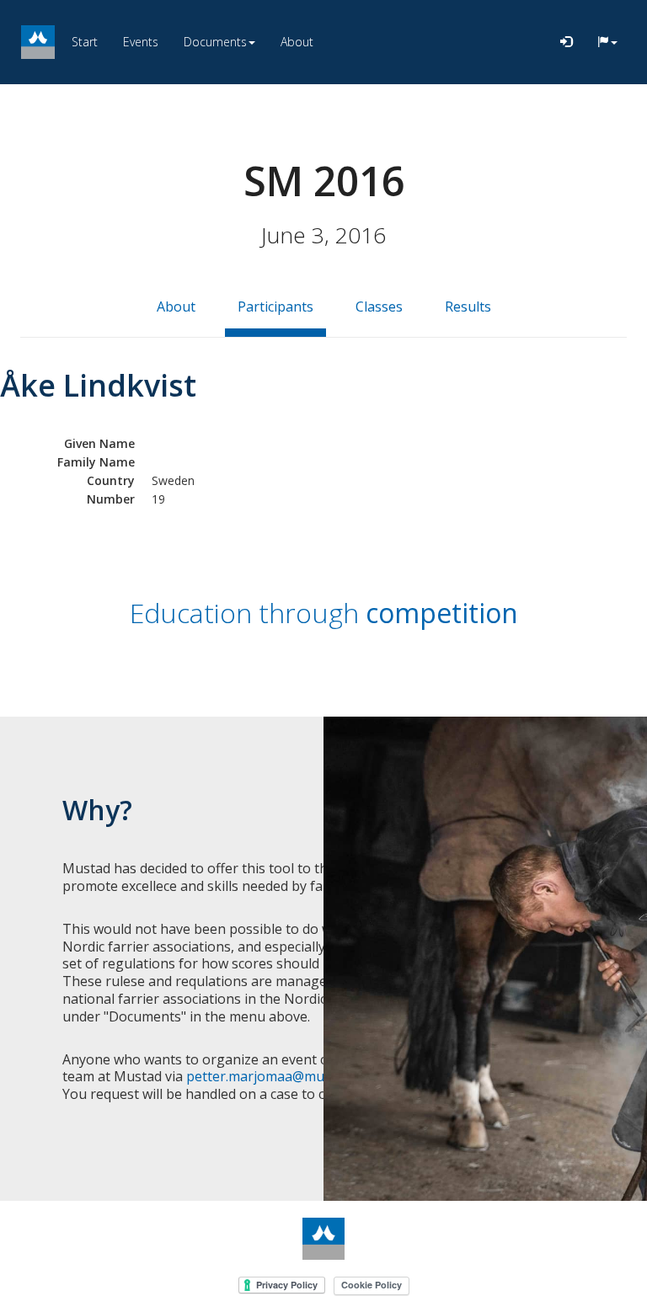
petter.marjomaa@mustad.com (283, 1076)
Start (85, 42)
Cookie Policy (371, 1284)
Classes (379, 306)
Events (140, 42)
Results (468, 306)
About (297, 42)
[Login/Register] (566, 42)
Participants (275, 306)
